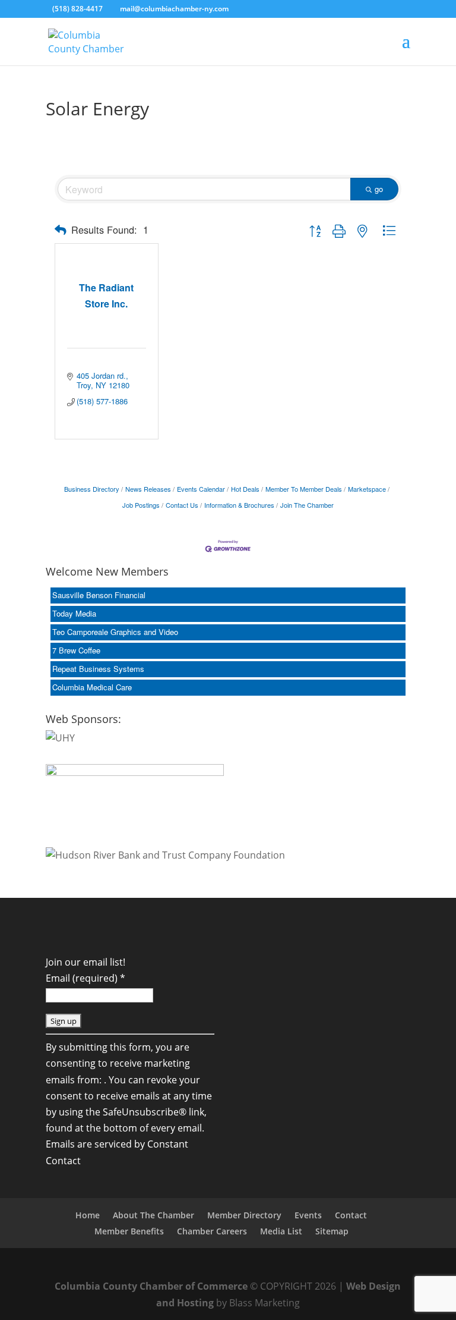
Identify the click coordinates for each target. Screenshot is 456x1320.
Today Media (74, 613)
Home (87, 1215)
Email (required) (85, 978)
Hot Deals (245, 489)
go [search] (379, 188)
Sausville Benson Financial (98, 595)
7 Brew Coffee (76, 650)
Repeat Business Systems (98, 668)
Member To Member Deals (303, 489)
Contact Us (182, 505)
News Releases (148, 489)
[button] (60, 229)
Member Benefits (129, 1231)
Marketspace (367, 489)
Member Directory (244, 1215)
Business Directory (91, 489)
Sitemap (332, 1231)
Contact (351, 1215)
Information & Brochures (239, 505)
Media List (281, 1231)
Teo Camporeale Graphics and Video (115, 631)
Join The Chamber (307, 505)
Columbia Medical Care (92, 687)
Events (308, 1215)
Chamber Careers (212, 1231)
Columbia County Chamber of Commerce (151, 1286)
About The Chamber (153, 1215)
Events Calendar (201, 489)
